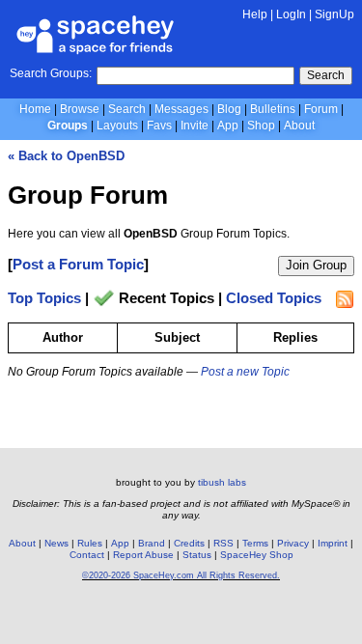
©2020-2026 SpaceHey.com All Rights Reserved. (181, 575)
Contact (87, 554)
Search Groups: (51, 73)
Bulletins (272, 109)
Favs (159, 125)
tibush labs (222, 482)
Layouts (117, 125)
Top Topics (44, 299)
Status (196, 554)
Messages (181, 109)
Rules (89, 543)
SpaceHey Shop (256, 554)
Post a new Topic (245, 371)
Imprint (333, 543)
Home (35, 109)
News (56, 543)
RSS (223, 543)
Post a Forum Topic (78, 264)
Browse (79, 109)
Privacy (293, 543)
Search (326, 75)
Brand (151, 543)
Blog (229, 109)
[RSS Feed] (344, 299)
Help (254, 14)
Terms (255, 543)
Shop (261, 125)
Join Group (316, 265)
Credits (189, 543)
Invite (195, 125)
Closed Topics (273, 299)
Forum (321, 109)
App (227, 125)
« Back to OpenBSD (66, 156)
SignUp (334, 14)
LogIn (291, 14)
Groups (67, 125)
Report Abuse (143, 554)
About (299, 125)
